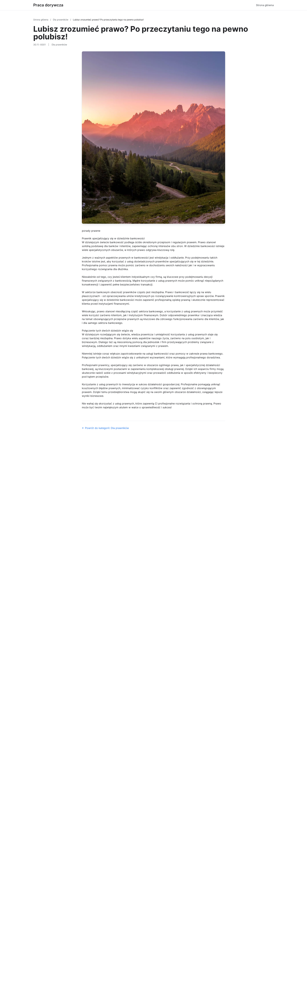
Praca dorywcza (48, 5)
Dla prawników (61, 19)
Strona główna (265, 5)
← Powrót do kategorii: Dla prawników (105, 428)
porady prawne (91, 230)
